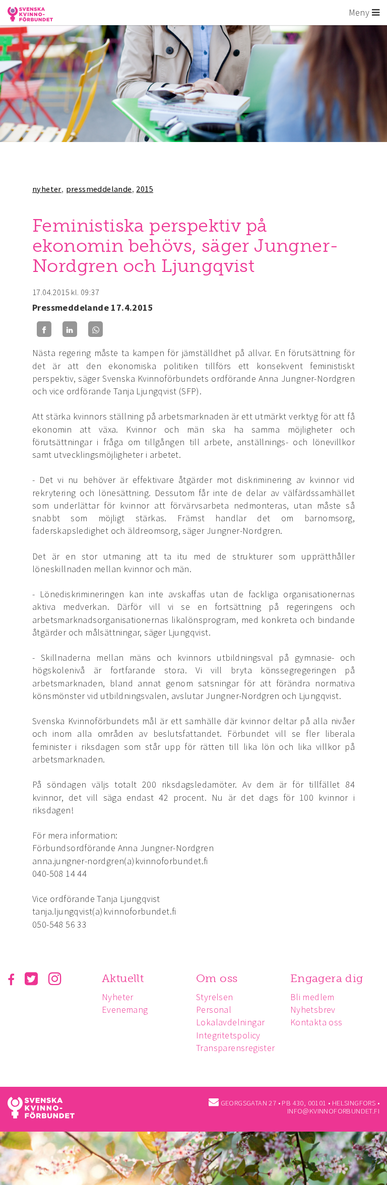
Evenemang (125, 1009)
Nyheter (118, 997)
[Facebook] (44, 329)
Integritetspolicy (228, 1035)
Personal (213, 1009)
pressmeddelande (99, 189)
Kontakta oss (316, 1022)
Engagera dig (326, 978)
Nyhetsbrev (313, 1009)
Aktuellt (123, 978)
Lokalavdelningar (230, 1022)
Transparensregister (235, 1048)
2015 (144, 189)
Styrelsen (214, 997)
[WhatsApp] (95, 329)
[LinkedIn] (69, 329)
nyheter (46, 189)
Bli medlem (312, 997)
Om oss (216, 978)
